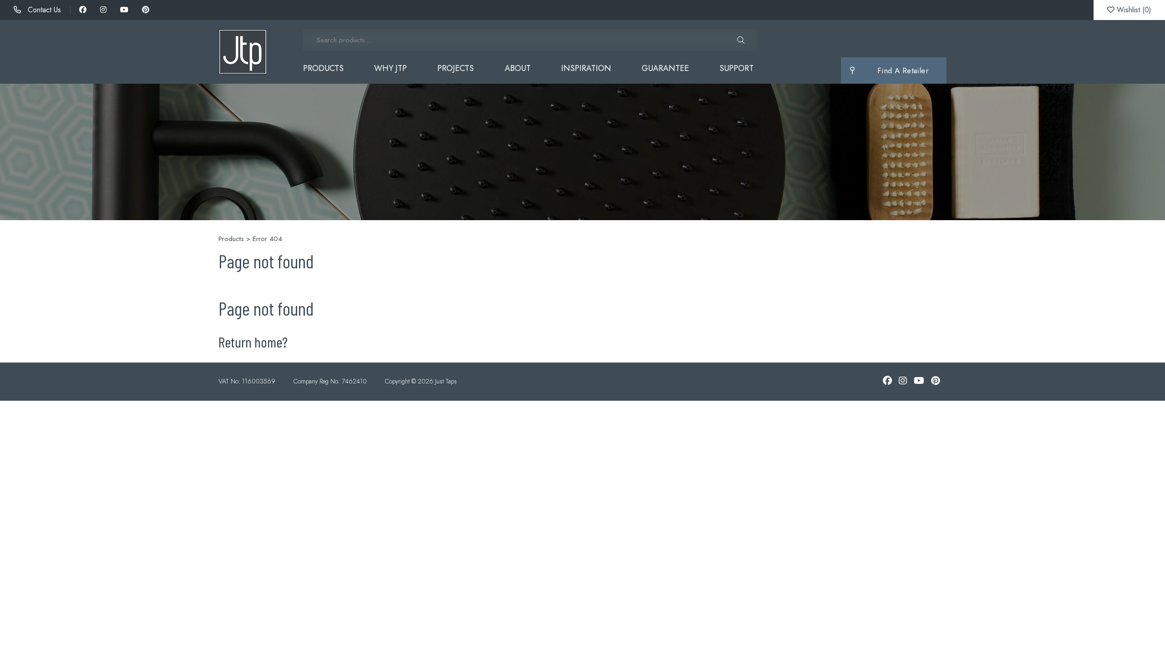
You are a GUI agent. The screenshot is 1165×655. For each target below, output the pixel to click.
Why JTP (390, 68)
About (518, 68)
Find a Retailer (902, 70)
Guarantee (665, 68)
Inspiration (586, 68)
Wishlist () (1132, 10)
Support (736, 68)
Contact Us (43, 10)
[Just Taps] (242, 52)
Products (323, 68)
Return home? (253, 341)
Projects (455, 68)
